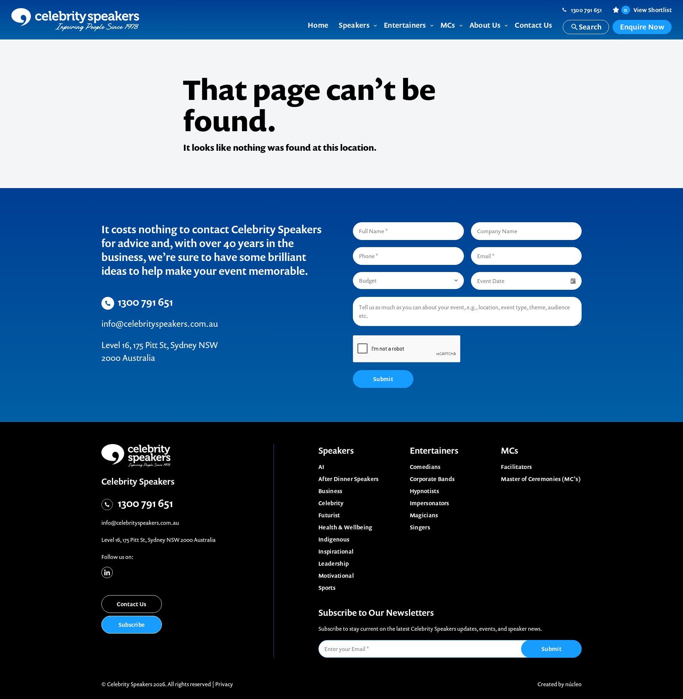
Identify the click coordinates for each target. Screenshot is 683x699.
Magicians (424, 515)
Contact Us (131, 604)
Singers (420, 527)
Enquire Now (642, 27)
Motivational (336, 576)
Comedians (425, 467)
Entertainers (434, 450)
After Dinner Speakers (348, 479)
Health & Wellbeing (345, 527)
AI (321, 467)
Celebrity (330, 503)
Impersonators (429, 503)
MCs (509, 450)
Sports (326, 588)
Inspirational (336, 551)
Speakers (336, 450)
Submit (383, 379)
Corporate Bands (432, 479)
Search (590, 27)
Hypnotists (424, 491)
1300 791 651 (586, 10)
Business (330, 491)
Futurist (329, 515)
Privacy (224, 684)
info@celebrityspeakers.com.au (159, 323)
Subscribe (131, 625)
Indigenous (333, 539)
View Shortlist (648, 10)
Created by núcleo (560, 684)
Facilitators (516, 467)
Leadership (333, 563)
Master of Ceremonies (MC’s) (541, 479)
